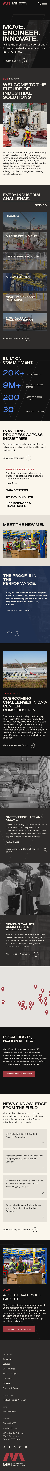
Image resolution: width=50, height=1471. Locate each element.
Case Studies (9, 1369)
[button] (19, 1003)
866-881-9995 (9, 1423)
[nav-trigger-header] (44, 3)
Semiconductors (20, 469)
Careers (6, 1383)
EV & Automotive (19, 496)
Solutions (7, 1364)
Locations (7, 1378)
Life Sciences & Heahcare (18, 504)
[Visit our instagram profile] (20, 1447)
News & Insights (10, 1373)
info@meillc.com (10, 1428)
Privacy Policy (9, 1411)
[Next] (17, 633)
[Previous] (9, 633)
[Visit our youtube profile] (26, 1447)
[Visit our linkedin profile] (4, 1447)
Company (7, 1359)
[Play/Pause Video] (25, 544)
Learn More (11, 483)
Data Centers (17, 490)
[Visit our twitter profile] (15, 1447)
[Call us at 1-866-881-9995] (39, 3)
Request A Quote (10, 1388)
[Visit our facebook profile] (9, 1447)
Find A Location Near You (14, 1400)
